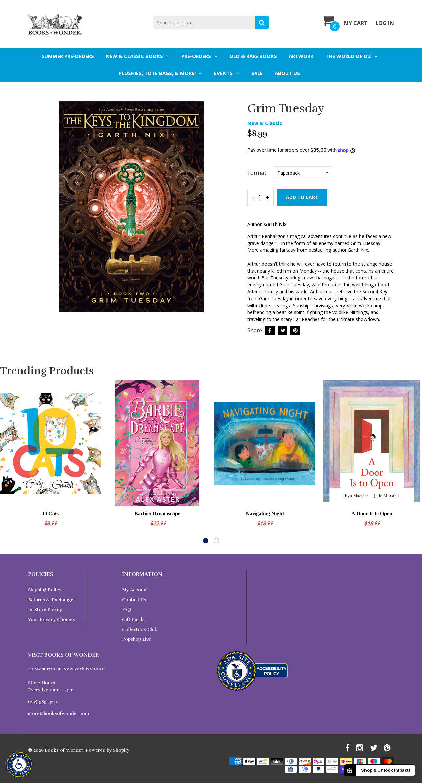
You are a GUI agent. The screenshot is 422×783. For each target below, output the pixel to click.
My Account (135, 590)
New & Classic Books (134, 56)
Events (223, 73)
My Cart (356, 23)
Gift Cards (133, 619)
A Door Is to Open (371, 513)
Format (256, 172)
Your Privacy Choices (51, 619)
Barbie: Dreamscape (157, 513)
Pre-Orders (196, 56)
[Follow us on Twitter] (282, 330)
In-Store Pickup (45, 609)
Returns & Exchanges (51, 600)
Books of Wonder (64, 750)
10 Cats (50, 513)
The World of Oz (348, 56)
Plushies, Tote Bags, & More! (157, 73)
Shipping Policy (44, 590)
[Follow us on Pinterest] (295, 330)
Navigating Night (265, 513)
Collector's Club (139, 629)
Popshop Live (136, 639)
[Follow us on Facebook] (270, 330)
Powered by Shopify (107, 750)
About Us (287, 73)
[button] (205, 540)
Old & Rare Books (253, 56)
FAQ (126, 609)
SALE (257, 73)
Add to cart (302, 197)
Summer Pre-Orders (68, 56)
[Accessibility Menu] (19, 764)
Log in (385, 23)
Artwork (301, 56)
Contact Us (134, 600)
